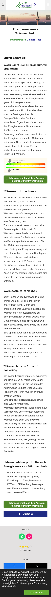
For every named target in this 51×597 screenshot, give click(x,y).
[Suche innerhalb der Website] (3, 5)
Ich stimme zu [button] (36, 592)
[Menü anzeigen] (48, 5)
